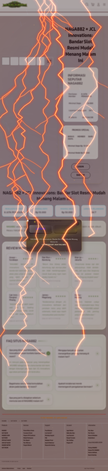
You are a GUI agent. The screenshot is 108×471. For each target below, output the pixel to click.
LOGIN (40, 228)
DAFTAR (66, 228)
